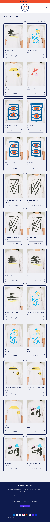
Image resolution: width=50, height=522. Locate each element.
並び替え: (24, 21)
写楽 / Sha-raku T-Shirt (32, 50)
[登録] (35, 495)
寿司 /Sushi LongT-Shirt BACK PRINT (35, 88)
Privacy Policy (26, 501)
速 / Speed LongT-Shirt (32, 275)
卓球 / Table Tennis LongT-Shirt (11, 88)
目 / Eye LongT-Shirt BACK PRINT (12, 125)
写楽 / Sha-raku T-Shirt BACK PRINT (35, 349)
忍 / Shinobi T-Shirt (31, 237)
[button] (2, 7)
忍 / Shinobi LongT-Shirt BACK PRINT (13, 200)
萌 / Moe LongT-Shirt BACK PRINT (34, 426)
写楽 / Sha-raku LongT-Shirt (11, 349)
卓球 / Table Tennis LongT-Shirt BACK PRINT (13, 388)
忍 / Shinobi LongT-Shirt (32, 200)
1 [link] (21, 476)
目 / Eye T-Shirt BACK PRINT (11, 162)
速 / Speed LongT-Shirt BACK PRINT (12, 275)
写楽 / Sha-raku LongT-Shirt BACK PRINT (36, 312)
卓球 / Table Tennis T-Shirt (10, 426)
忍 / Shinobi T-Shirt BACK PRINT (12, 237)
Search (13, 501)
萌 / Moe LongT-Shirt (9, 463)
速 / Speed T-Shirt (9, 50)
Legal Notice (19, 501)
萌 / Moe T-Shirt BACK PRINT (33, 463)
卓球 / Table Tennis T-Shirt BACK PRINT (35, 387)
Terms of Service (34, 501)
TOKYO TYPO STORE (10, 517)
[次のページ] (28, 476)
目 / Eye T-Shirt (30, 162)
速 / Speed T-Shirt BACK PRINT (11, 312)
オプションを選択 (13, 56)
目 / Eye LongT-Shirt (31, 125)
